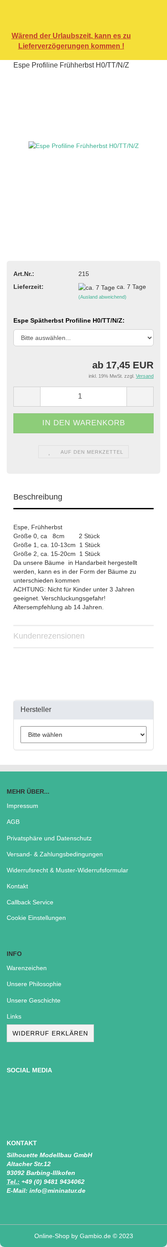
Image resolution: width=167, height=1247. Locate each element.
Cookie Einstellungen (36, 917)
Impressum (22, 805)
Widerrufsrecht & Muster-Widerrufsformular (67, 870)
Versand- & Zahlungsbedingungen (55, 854)
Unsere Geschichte (34, 1000)
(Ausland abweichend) (102, 297)
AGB (13, 821)
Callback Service (30, 902)
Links (14, 1016)
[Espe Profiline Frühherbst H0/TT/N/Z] (84, 144)
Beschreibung (37, 496)
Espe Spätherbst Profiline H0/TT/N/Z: (69, 320)
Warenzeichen (27, 967)
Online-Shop (51, 1235)
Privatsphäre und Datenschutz (49, 838)
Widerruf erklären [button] (50, 1033)
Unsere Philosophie (34, 983)
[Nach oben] (142, 1233)
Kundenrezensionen (49, 635)
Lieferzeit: (28, 286)
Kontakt (17, 886)
